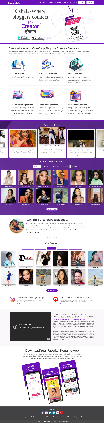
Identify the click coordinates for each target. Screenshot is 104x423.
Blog (75, 417)
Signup (90, 2)
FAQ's (83, 417)
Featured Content (48, 2)
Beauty (36, 166)
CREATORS (65, 2)
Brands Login (23, 417)
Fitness (65, 166)
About (75, 2)
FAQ (71, 2)
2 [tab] (49, 237)
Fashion (75, 166)
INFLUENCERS (58, 2)
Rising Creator (40, 248)
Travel (45, 166)
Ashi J (52, 145)
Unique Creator (51, 248)
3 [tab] (52, 237)
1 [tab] (47, 237)
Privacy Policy (66, 417)
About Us (55, 417)
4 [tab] (54, 237)
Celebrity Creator (76, 248)
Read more (22, 156)
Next (91, 143)
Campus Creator (28, 248)
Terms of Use (45, 417)
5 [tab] (56, 237)
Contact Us (34, 417)
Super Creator (63, 248)
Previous (12, 143)
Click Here (19, 304)
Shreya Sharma (31, 230)
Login (81, 2)
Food (28, 166)
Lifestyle (55, 166)
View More (52, 209)
